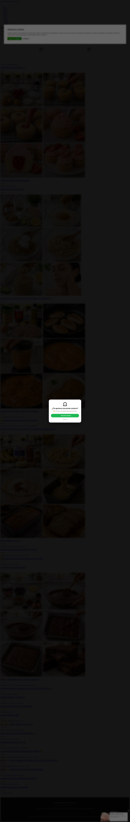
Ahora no (65, 419)
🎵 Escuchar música (65, 415)
